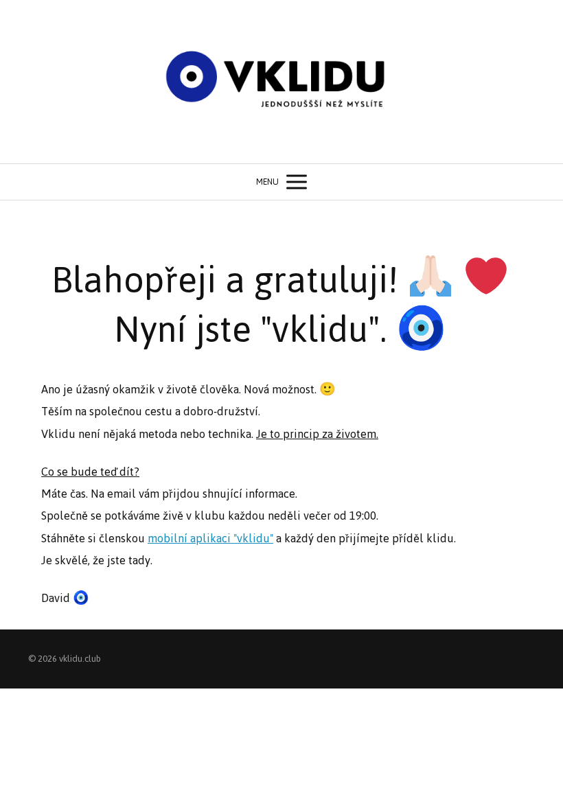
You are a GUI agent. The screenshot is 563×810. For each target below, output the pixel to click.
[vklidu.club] (281, 82)
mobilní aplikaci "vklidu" (210, 538)
